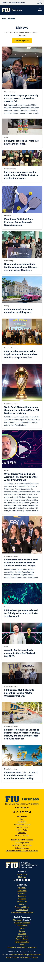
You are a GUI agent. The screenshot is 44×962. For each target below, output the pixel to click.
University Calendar (22, 923)
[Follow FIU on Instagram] (15, 880)
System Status (22, 936)
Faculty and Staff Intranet (22, 845)
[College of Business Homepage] (12, 10)
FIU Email (22, 934)
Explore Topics (20, 41)
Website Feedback (34, 955)
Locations (22, 896)
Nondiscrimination (22, 942)
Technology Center (22, 843)
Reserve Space (22, 939)
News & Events (22, 827)
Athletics (22, 904)
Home (4, 18)
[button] (39, 10)
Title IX (22, 944)
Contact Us (22, 833)
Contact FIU (22, 874)
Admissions (22, 891)
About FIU (22, 888)
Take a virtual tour (22, 835)
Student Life (22, 901)
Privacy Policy (22, 830)
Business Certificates (22, 824)
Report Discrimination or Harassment (22, 947)
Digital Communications (18, 955)
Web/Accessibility (12, 957)
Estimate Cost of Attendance (22, 912)
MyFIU (22, 928)
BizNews (11, 18)
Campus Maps (22, 925)
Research (22, 899)
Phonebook (17, 920)
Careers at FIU (22, 910)
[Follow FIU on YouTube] (26, 880)
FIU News (22, 877)
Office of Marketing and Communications (22, 851)
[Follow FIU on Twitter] (23, 880)
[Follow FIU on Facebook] (20, 880)
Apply (22, 819)
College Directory (22, 848)
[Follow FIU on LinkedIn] (17, 880)
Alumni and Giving (22, 907)
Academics (22, 822)
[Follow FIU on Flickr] (29, 880)
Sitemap (35, 957)
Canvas (22, 931)
